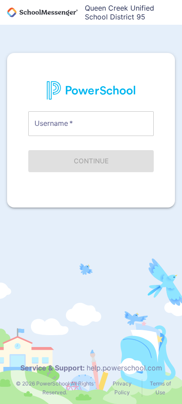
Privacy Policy (122, 388)
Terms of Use (160, 388)
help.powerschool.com (124, 367)
